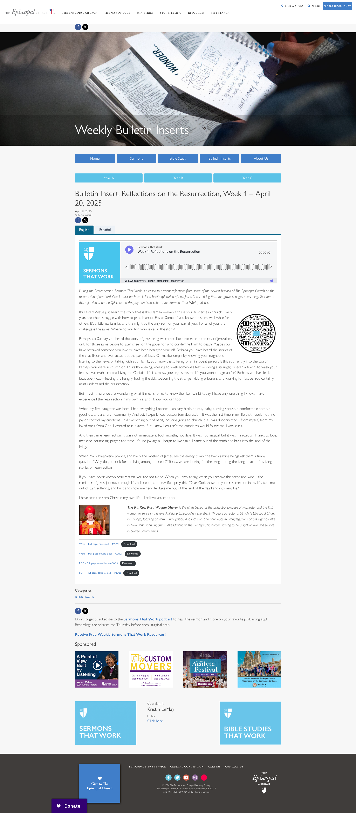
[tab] (84, 230)
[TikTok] (204, 777)
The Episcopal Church (80, 12)
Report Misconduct (337, 6)
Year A (109, 178)
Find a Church (295, 6)
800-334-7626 (186, 792)
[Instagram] (195, 777)
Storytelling (171, 12)
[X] (85, 27)
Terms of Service (202, 792)
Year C (247, 178)
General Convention (187, 766)
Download (129, 544)
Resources (196, 12)
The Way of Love (117, 12)
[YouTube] (186, 777)
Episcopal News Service (147, 766)
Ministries (145, 12)
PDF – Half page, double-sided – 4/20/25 (100, 572)
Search (317, 6)
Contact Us (234, 766)
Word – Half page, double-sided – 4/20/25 (101, 553)
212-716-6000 (170, 792)
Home (95, 158)
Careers (214, 766)
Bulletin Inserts (219, 158)
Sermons (136, 158)
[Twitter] (177, 777)
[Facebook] (78, 27)
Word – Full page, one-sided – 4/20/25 (99, 544)
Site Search (220, 12)
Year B (178, 178)
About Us (261, 158)
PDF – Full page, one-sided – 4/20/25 (98, 563)
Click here (155, 721)
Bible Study (178, 158)
